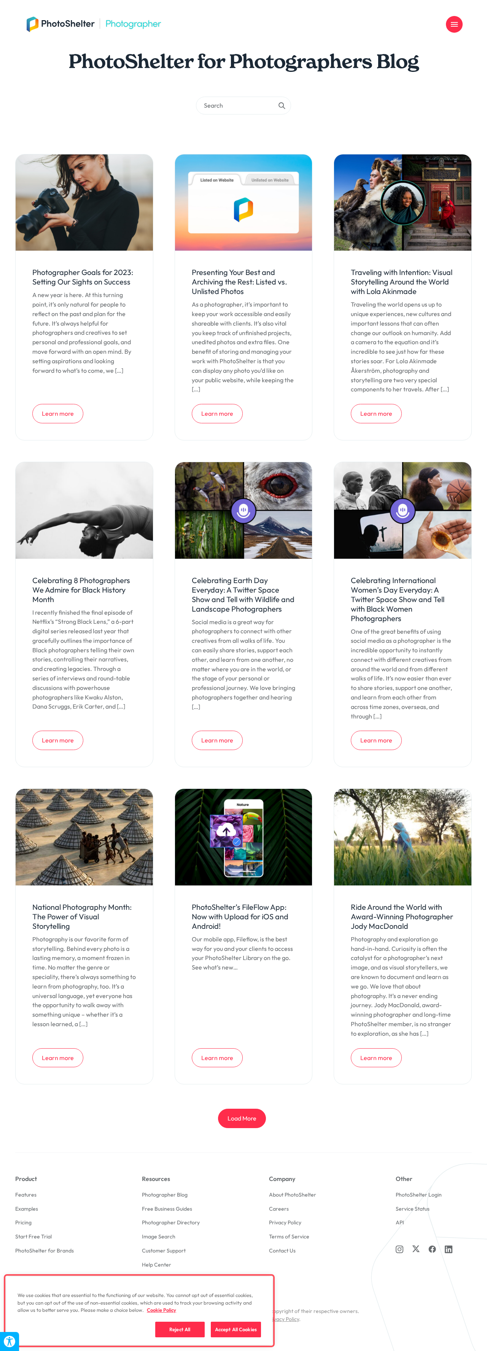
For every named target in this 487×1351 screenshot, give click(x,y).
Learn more (62, 413)
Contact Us (282, 1250)
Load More (242, 1118)
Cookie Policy (161, 1310)
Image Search (158, 1236)
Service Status (413, 1208)
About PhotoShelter (292, 1194)
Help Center (156, 1264)
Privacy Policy (285, 1222)
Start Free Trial (33, 1236)
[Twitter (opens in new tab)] (416, 1248)
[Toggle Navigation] (454, 24)
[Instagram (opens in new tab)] (399, 1249)
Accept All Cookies (236, 1329)
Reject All (179, 1329)
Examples (26, 1208)
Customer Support (164, 1250)
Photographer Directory (171, 1222)
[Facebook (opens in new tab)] (432, 1249)
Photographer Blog (165, 1194)
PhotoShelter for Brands (44, 1250)
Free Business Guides (167, 1208)
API (400, 1222)
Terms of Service (289, 1236)
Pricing (23, 1222)
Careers (279, 1208)
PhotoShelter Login (419, 1194)
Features (26, 1194)
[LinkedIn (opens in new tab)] (448, 1249)
